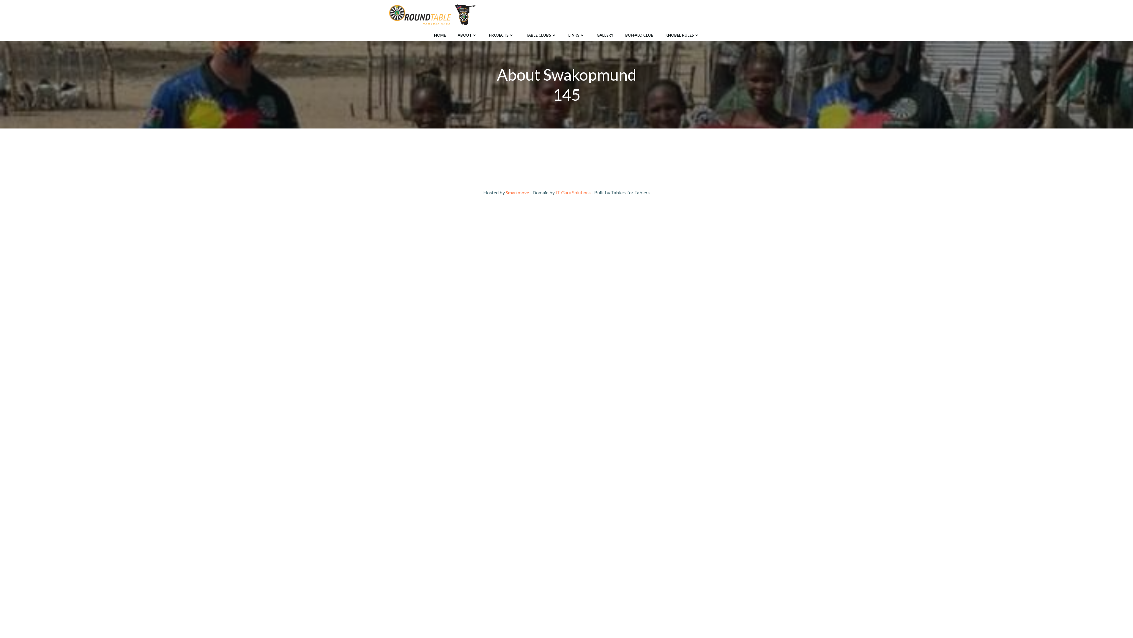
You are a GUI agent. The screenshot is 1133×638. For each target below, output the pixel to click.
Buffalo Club (639, 35)
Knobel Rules (679, 35)
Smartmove (517, 192)
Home (440, 35)
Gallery (605, 35)
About (465, 35)
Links (573, 35)
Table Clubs (538, 35)
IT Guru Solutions (573, 192)
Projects (499, 35)
